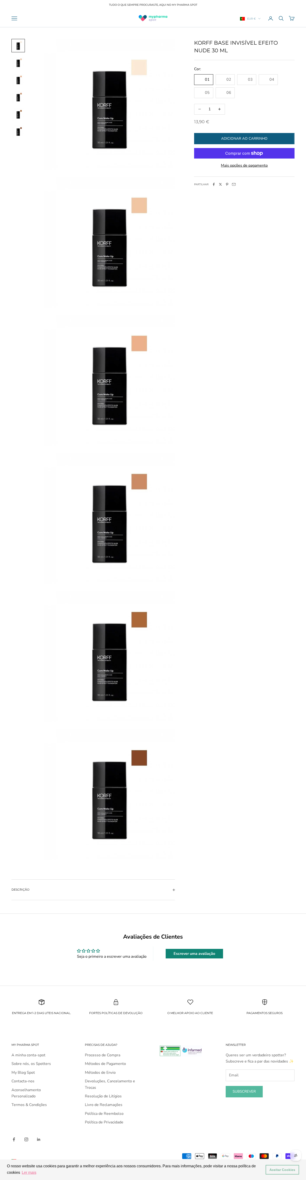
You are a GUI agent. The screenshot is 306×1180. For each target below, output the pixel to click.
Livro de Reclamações (103, 1104)
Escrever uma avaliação (194, 953)
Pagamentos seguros (264, 1013)
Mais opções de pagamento (244, 165)
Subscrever (244, 1091)
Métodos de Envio (100, 1072)
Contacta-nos (22, 1081)
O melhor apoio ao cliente (190, 1013)
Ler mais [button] (29, 1172)
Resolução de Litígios (103, 1096)
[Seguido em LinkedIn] (38, 1139)
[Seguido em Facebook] (13, 1139)
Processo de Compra (102, 1055)
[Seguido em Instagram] (26, 1139)
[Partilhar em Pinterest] (227, 184)
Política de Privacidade (104, 1122)
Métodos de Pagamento (105, 1063)
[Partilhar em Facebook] (214, 184)
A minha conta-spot (28, 1055)
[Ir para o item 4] (18, 97)
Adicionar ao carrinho (244, 138)
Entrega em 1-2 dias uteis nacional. (41, 1013)
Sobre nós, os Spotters (31, 1063)
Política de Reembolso (104, 1113)
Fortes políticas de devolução (115, 1013)
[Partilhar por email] (234, 184)
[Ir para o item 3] (18, 80)
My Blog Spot (23, 1072)
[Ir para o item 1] (18, 45)
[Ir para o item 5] (18, 114)
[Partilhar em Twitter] (220, 184)
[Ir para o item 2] (18, 62)
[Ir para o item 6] (18, 131)
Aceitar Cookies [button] (282, 1170)
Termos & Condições (29, 1104)
